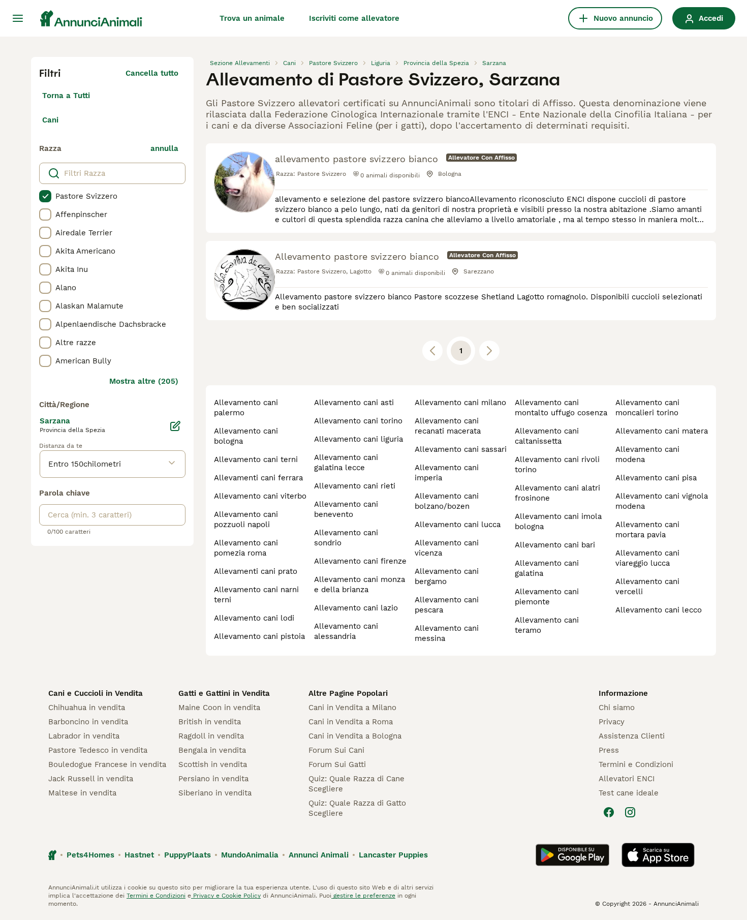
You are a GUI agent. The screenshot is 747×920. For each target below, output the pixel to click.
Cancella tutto (152, 73)
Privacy (612, 721)
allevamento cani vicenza (447, 548)
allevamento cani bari (555, 544)
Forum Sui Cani (336, 750)
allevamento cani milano (460, 402)
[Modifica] (175, 426)
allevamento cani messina (447, 633)
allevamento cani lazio (356, 607)
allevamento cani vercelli (647, 586)
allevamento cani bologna (246, 436)
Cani (50, 120)
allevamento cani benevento (346, 509)
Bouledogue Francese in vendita (107, 764)
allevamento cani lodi (254, 618)
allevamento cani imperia (447, 472)
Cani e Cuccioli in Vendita (95, 693)
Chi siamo (617, 707)
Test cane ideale (629, 793)
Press (609, 750)
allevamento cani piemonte (547, 596)
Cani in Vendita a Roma (350, 721)
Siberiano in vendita (215, 793)
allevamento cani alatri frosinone (557, 493)
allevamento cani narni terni (256, 594)
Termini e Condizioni (636, 764)
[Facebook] (609, 812)
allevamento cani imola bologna (558, 521)
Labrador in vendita (83, 736)
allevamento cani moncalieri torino (647, 407)
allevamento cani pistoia (259, 636)
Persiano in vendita (213, 778)
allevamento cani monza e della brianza (359, 584)
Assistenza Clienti (632, 736)
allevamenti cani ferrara (258, 477)
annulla (164, 148)
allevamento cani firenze (360, 561)
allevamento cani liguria (358, 439)
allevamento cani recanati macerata (448, 426)
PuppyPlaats (187, 855)
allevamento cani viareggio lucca (647, 558)
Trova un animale (252, 18)
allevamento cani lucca (458, 524)
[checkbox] (45, 196)
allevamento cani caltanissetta (547, 436)
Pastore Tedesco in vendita (97, 750)
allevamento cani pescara (447, 605)
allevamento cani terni (256, 459)
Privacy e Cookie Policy (226, 895)
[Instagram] (630, 812)
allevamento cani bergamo (447, 576)
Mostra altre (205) (143, 381)
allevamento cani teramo (547, 625)
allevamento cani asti (354, 402)
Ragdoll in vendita (211, 736)
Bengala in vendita (212, 750)
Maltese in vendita (82, 793)
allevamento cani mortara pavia (647, 529)
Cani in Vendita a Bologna (354, 736)
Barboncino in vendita (88, 721)
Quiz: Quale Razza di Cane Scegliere (356, 783)
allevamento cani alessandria (346, 631)
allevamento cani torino (358, 420)
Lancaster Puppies (393, 855)
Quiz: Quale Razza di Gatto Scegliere (357, 808)
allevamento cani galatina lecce (346, 462)
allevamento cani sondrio (346, 537)
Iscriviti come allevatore (354, 18)
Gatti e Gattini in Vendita (224, 693)
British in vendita (209, 721)
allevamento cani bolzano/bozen (447, 501)
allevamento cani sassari (461, 449)
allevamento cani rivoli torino (557, 464)
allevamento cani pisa (656, 477)
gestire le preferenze (363, 895)
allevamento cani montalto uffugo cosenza (561, 407)
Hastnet (139, 855)
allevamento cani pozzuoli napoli (246, 519)
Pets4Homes (90, 855)
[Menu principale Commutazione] (18, 18)
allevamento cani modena (647, 454)
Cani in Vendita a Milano (352, 707)
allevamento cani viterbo (260, 496)
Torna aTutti (66, 95)
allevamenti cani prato (255, 571)
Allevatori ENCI (627, 778)
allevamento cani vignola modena (661, 501)
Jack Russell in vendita (90, 778)
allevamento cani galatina (547, 568)
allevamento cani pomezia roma (246, 548)
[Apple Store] (658, 855)
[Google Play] (572, 855)
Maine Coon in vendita (219, 707)
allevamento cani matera (661, 431)
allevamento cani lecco (658, 610)
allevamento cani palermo (246, 407)
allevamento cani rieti (354, 485)
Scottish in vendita (212, 764)
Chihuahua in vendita (86, 707)
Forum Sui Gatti (337, 764)
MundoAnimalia (249, 855)
